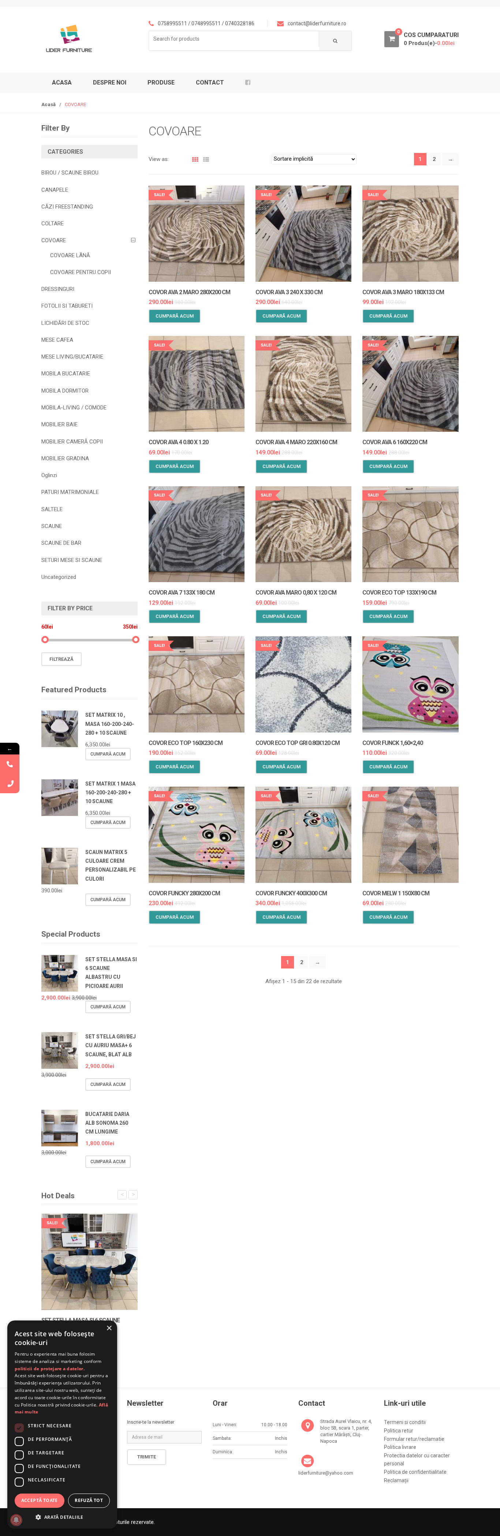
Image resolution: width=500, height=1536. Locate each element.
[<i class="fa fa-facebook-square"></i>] (250, 82)
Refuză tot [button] (89, 1500)
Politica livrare (400, 1447)
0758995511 (172, 23)
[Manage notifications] (16, 1520)
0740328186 (239, 23)
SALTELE (52, 509)
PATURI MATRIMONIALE (70, 492)
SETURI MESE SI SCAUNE (71, 560)
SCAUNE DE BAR (61, 543)
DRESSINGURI (57, 289)
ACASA (62, 82)
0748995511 (206, 23)
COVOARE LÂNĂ (70, 255)
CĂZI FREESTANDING (67, 206)
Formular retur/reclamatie (414, 1439)
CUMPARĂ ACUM (175, 316)
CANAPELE (54, 190)
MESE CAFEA (57, 340)
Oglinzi (49, 475)
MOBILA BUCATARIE (65, 373)
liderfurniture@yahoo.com (325, 1473)
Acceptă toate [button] (39, 1500)
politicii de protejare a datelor (49, 1368)
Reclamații (396, 1480)
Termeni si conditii (405, 1422)
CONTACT (210, 82)
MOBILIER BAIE (59, 424)
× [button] (109, 1328)
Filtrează (61, 659)
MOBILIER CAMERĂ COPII (72, 441)
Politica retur (398, 1431)
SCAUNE (51, 526)
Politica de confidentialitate (415, 1472)
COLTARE (52, 223)
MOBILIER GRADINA (65, 458)
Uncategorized (58, 577)
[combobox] (234, 39)
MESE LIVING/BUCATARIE (72, 356)
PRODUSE (161, 82)
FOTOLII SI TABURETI (67, 306)
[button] (62, 1517)
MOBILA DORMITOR (65, 390)
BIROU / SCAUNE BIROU (69, 172)
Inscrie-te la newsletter (150, 1422)
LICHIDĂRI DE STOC (65, 323)
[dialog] (62, 1424)
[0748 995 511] (9, 764)
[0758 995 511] (9, 783)
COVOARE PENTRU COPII (80, 272)
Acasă (48, 104)
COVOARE (53, 240)
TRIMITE (146, 1457)
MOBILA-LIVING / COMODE (74, 407)
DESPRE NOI (109, 82)
